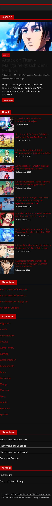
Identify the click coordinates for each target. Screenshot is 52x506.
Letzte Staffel (44, 75)
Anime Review (7, 335)
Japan (3, 372)
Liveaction (5, 378)
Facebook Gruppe (9, 307)
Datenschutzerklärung (11, 481)
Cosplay (4, 341)
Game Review (7, 347)
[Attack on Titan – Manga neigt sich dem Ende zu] (26, 23)
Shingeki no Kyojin (17, 78)
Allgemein (5, 323)
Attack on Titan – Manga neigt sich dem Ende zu (24, 65)
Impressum (6, 474)
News (3, 396)
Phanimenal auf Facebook (13, 289)
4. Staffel (22, 75)
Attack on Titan (32, 75)
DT (15, 75)
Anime (5, 55)
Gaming (4, 353)
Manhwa (4, 390)
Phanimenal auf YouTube (13, 295)
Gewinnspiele (7, 365)
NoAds (3, 402)
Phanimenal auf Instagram (14, 301)
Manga (3, 384)
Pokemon (5, 408)
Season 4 (5, 78)
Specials (4, 414)
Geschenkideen (8, 359)
